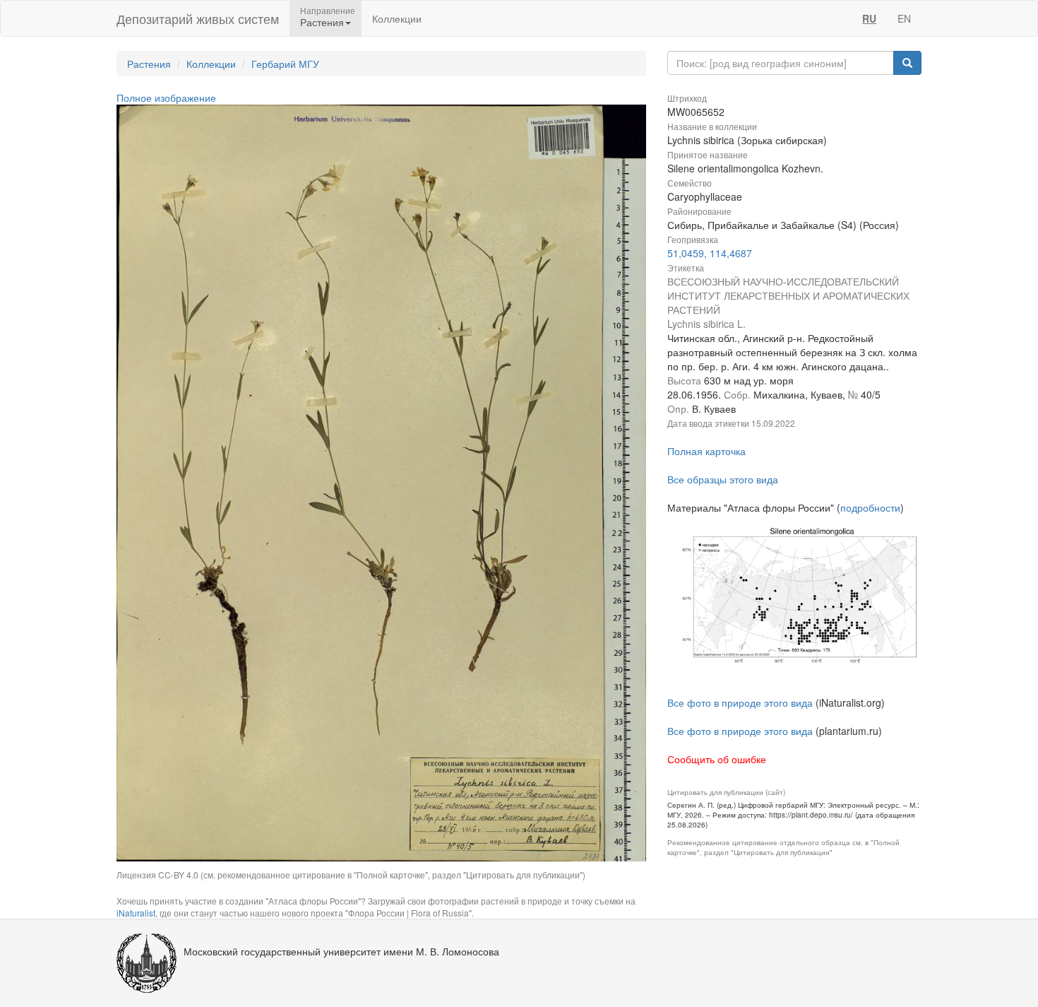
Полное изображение (166, 97)
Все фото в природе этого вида (740, 702)
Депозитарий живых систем (198, 18)
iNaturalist (136, 913)
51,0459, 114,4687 (709, 253)
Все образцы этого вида (722, 479)
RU (869, 18)
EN (904, 18)
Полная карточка (706, 451)
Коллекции (397, 18)
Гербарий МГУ (285, 64)
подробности (870, 507)
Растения (149, 64)
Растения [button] (322, 22)
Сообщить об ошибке (716, 759)
